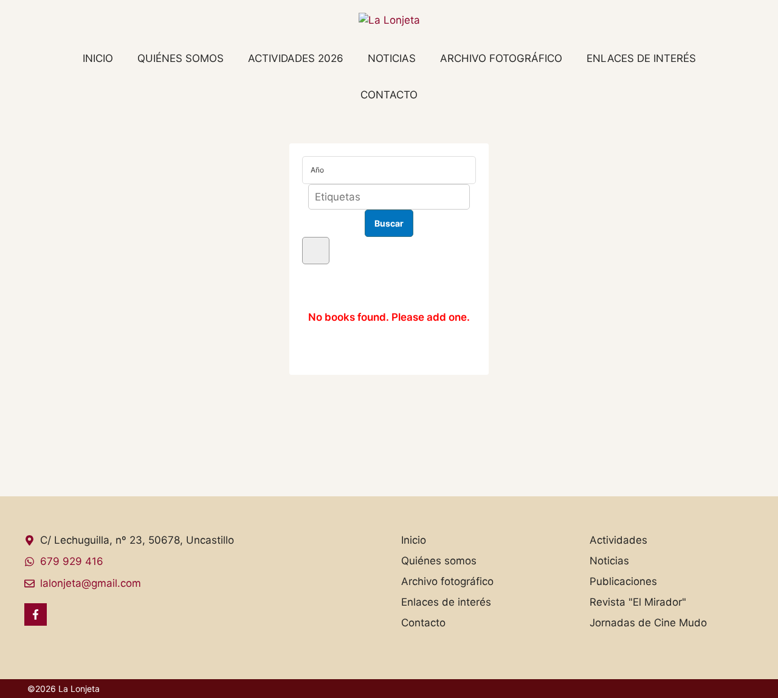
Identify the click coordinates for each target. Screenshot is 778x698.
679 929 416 (71, 561)
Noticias (392, 58)
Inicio (98, 58)
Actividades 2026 (295, 58)
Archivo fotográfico (501, 58)
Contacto (389, 95)
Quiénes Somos (180, 58)
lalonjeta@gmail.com (90, 583)
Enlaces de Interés (641, 58)
